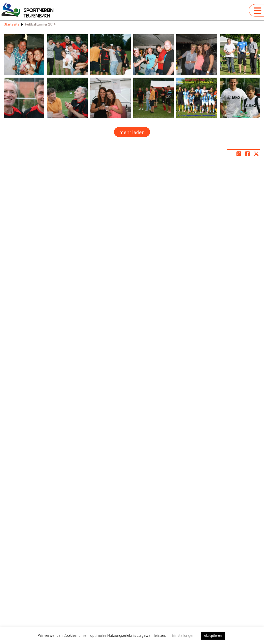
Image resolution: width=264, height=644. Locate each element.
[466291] (24, 98)
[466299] (24, 54)
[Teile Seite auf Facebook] (247, 154)
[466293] (110, 98)
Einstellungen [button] (183, 635)
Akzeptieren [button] (213, 635)
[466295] (67, 54)
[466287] (240, 98)
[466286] (196, 98)
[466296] (110, 54)
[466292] (67, 98)
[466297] (153, 54)
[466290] (240, 54)
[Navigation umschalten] (257, 10)
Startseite (11, 24)
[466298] (196, 54)
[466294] (153, 98)
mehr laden (132, 132)
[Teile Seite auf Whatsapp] (239, 154)
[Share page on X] (256, 154)
